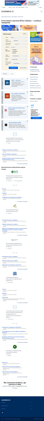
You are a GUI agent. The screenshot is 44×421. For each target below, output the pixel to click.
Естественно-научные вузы (35, 87)
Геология (4, 289)
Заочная (31, 95)
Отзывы (26, 7)
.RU (7, 11)
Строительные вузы (34, 77)
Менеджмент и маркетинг (35, 85)
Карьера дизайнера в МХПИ (15, 122)
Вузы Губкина (14, 16)
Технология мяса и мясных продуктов (10, 371)
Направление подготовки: (8, 44)
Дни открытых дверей (20, 7)
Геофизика (4, 293)
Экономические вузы (34, 83)
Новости (10, 7)
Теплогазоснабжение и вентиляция (9, 154)
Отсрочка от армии (34, 101)
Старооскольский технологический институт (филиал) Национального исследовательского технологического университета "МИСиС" (14, 314)
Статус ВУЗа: (7, 59)
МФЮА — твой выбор (16, 80)
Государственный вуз (34, 69)
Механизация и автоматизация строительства (11, 264)
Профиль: (7, 47)
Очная (31, 93)
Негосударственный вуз (35, 71)
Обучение (3, 402)
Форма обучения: (8, 56)
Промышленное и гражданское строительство (11, 327)
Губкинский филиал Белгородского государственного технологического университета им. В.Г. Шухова (15, 139)
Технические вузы (33, 79)
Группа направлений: (8, 40)
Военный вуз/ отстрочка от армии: (8, 63)
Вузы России (8, 16)
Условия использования (38, 418)
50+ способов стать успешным (18, 93)
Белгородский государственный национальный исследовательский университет (14, 177)
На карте (5, 73)
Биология (4, 188)
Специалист (15, 51)
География (4, 193)
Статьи (13, 7)
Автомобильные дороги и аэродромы (10, 220)
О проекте (3, 408)
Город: (7, 37)
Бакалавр (14, 49)
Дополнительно (4, 405)
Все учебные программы (23, 163)
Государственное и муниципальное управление (12, 197)
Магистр (14, 52)
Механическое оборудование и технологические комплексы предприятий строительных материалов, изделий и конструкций (14, 230)
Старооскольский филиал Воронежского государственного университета (14, 279)
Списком (12, 73)
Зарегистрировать (36, 117)
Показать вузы (13, 67)
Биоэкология (4, 362)
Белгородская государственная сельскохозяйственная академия (13, 352)
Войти (40, 7)
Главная (3, 16)
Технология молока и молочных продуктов (11, 366)
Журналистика (5, 297)
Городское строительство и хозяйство (10, 149)
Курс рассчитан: (8, 50)
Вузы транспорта (33, 81)
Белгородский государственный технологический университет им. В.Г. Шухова (14, 245)
